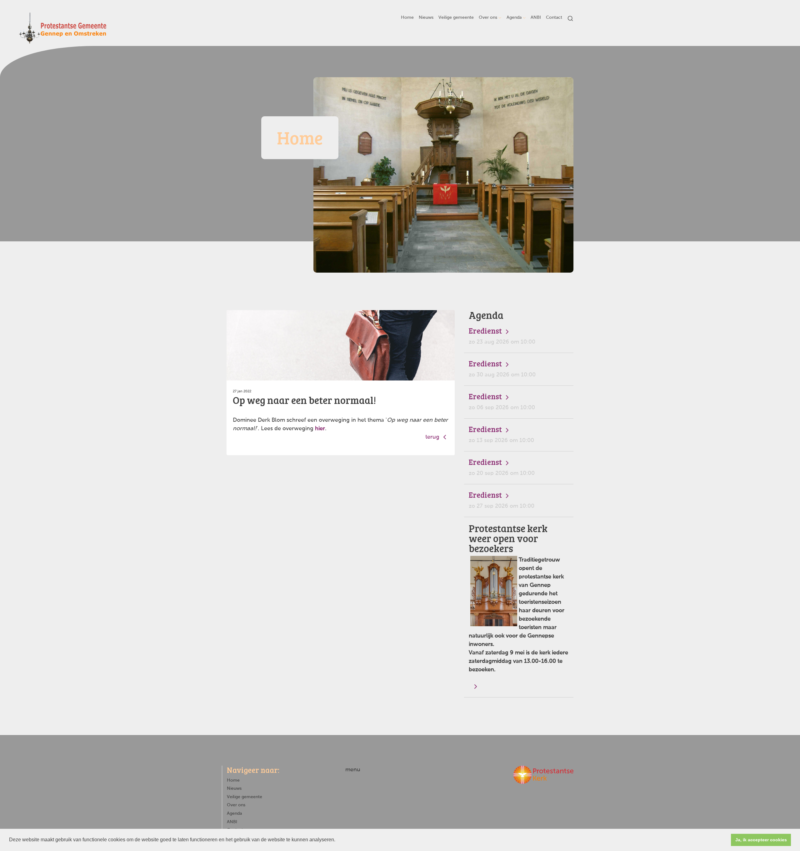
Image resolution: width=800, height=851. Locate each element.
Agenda (514, 17)
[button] (337, 840)
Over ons (488, 17)
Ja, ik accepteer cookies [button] (761, 839)
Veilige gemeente (456, 17)
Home (407, 17)
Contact (554, 17)
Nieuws (426, 17)
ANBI (536, 17)
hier (320, 428)
